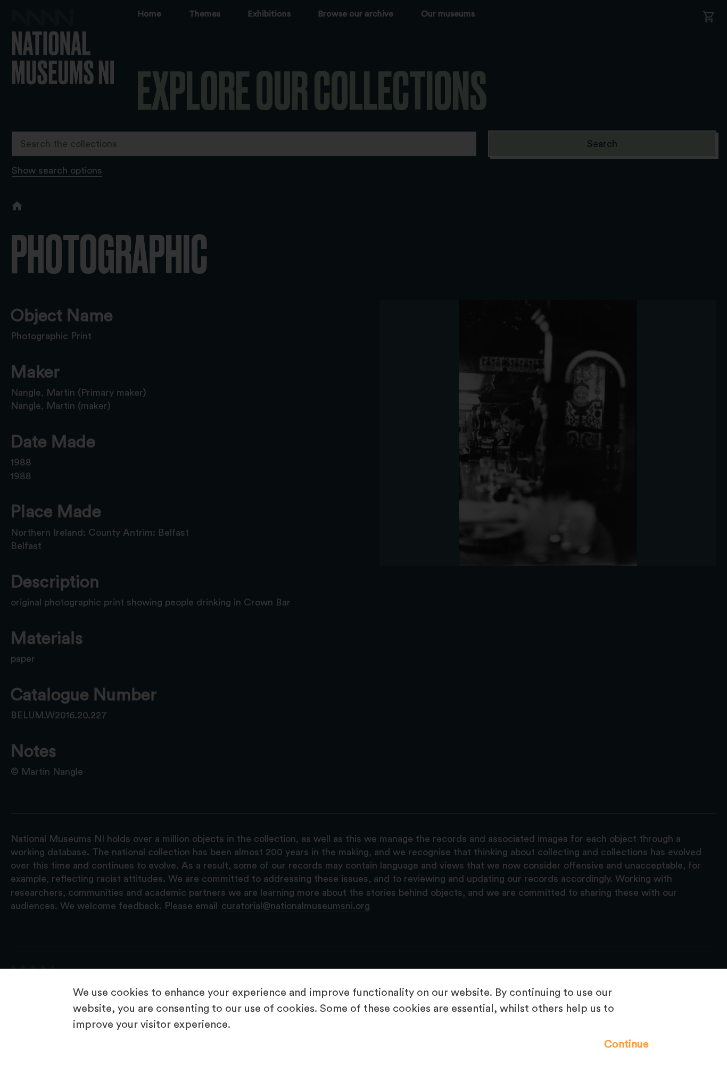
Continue (626, 1044)
